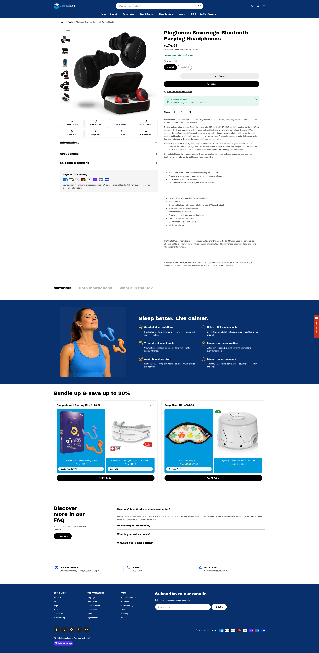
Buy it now (211, 84)
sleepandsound (66, 638)
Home (62, 22)
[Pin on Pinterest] (190, 112)
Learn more (204, 103)
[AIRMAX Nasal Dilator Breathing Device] (81, 433)
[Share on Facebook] (175, 112)
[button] (316, 326)
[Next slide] (153, 405)
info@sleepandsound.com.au (215, 571)
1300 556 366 (138, 571)
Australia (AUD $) (206, 630)
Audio (70, 22)
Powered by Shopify (82, 638)
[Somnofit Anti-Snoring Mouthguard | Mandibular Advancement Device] (130, 433)
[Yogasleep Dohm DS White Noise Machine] (238, 433)
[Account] (257, 5)
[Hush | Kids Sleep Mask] (188, 433)
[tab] (62, 289)
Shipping (177, 49)
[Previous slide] (150, 405)
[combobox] (159, 6)
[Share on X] (182, 112)
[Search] (199, 5)
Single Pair (185, 67)
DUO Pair (170, 67)
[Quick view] (102, 414)
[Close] (256, 99)
